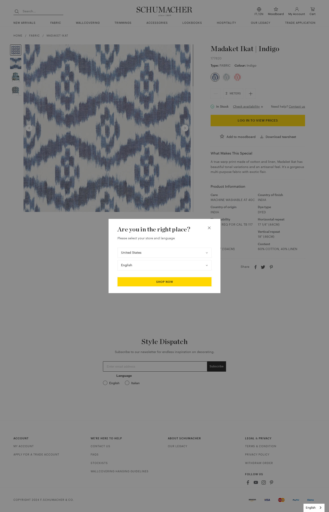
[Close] (209, 228)
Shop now (164, 282)
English (311, 507)
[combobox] (314, 508)
